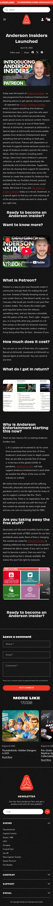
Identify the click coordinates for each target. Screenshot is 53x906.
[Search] (6, 9)
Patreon (23, 104)
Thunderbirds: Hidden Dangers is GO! (19, 752)
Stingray (6, 845)
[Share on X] (37, 52)
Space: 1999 (8, 837)
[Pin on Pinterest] (42, 52)
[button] (4, 19)
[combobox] (26, 9)
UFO (5, 841)
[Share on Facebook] (33, 52)
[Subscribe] (47, 811)
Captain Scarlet (10, 833)
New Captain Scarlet (12, 856)
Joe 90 (5, 853)
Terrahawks (8, 864)
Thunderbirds (9, 829)
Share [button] (26, 52)
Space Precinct (9, 860)
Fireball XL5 (8, 849)
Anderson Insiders (35, 93)
